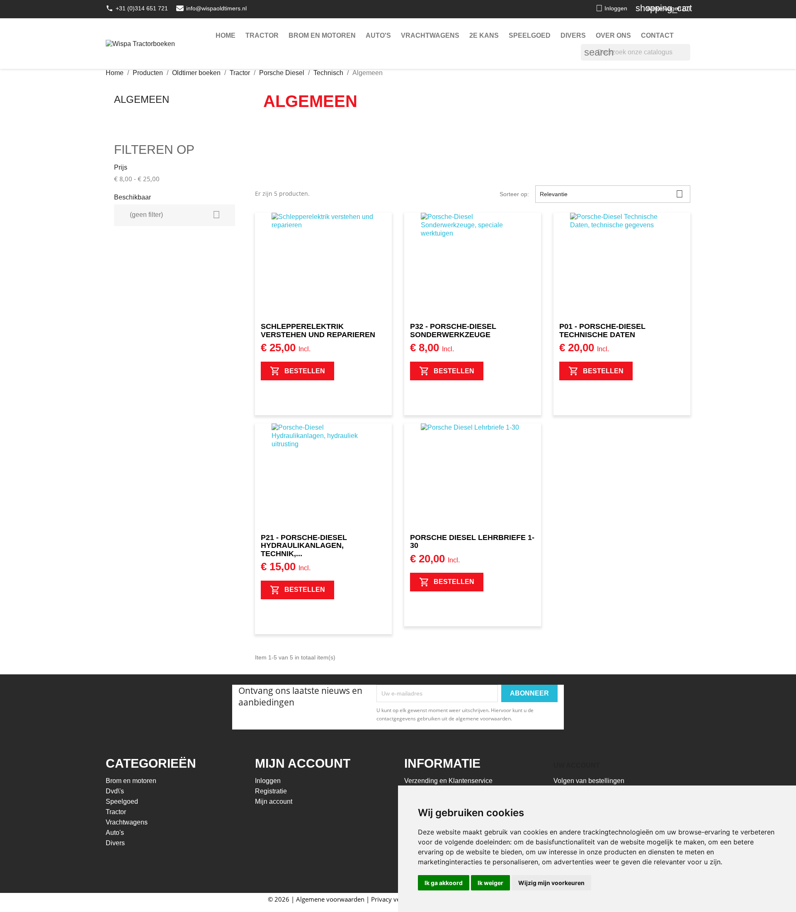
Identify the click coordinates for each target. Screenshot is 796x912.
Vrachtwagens (430, 35)
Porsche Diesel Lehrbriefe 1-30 (472, 541)
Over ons (613, 35)
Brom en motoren (322, 35)
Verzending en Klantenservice (448, 780)
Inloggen (268, 780)
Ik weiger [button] (490, 882)
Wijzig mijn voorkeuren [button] (551, 882)
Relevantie (611, 193)
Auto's (378, 35)
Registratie (271, 791)
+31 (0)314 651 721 (142, 8)
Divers (573, 35)
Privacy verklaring (396, 899)
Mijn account (273, 801)
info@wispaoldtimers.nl (216, 8)
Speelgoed (530, 35)
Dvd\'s (115, 791)
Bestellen (304, 371)
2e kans (484, 35)
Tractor (262, 35)
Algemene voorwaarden (330, 899)
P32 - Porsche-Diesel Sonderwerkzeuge (453, 330)
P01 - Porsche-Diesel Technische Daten (602, 330)
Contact (657, 35)
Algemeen (141, 99)
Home (225, 35)
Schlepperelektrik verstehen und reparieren (318, 330)
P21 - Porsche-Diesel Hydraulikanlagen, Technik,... (304, 545)
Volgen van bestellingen (588, 780)
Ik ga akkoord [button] (444, 882)
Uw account (576, 765)
